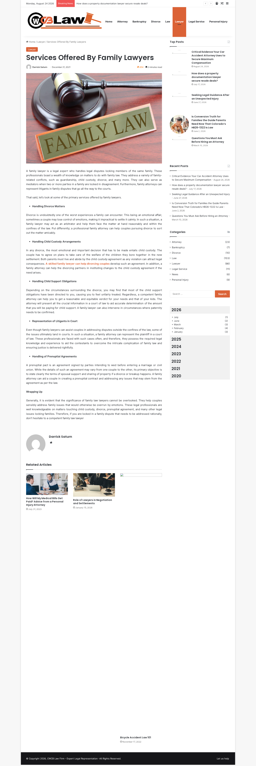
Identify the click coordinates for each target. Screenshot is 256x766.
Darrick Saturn (39, 67)
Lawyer (179, 21)
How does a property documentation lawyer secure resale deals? (206, 77)
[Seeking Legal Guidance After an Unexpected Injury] (179, 102)
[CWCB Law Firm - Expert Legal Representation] (64, 21)
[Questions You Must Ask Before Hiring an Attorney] (179, 146)
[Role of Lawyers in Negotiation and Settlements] (94, 485)
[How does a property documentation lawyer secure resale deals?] (179, 81)
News (175, 274)
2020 (176, 376)
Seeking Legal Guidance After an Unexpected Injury (210, 96)
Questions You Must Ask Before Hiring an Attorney (208, 140)
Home (108, 21)
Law (167, 21)
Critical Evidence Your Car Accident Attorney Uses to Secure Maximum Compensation (208, 57)
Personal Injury (218, 21)
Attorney (122, 21)
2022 (176, 361)
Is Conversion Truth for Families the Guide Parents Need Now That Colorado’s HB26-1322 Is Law (209, 122)
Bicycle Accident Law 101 (135, 737)
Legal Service (196, 21)
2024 (176, 346)
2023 (176, 354)
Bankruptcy (139, 21)
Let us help (223, 758)
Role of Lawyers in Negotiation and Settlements (92, 501)
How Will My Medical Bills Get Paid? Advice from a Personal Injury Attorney (44, 502)
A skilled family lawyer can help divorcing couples (77, 263)
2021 (176, 368)
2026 (176, 310)
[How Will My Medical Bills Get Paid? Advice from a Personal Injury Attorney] (47, 484)
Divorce (155, 21)
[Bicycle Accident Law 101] (141, 603)
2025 (176, 339)
